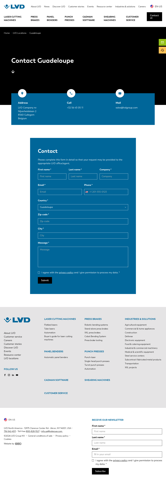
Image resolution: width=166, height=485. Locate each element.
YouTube (17, 375)
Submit (45, 280)
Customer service (132, 18)
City (40, 228)
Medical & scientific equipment (139, 352)
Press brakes (35, 18)
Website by (9, 443)
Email (41, 185)
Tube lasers (49, 328)
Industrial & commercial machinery (141, 348)
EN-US (158, 6)
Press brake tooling (93, 340)
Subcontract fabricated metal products (143, 359)
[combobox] (87, 192)
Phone (87, 185)
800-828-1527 (32, 431)
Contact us (154, 16)
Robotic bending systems (96, 325)
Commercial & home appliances (140, 328)
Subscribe (100, 471)
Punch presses (69, 18)
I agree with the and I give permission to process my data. (80, 272)
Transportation (132, 363)
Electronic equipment (135, 340)
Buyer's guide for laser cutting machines (58, 338)
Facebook (5, 375)
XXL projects (131, 367)
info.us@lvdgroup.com (52, 431)
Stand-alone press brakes (96, 328)
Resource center (104, 6)
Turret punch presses (94, 365)
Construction (131, 332)
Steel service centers (134, 355)
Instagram (9, 375)
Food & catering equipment (137, 344)
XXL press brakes (92, 332)
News (46, 6)
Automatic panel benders (56, 357)
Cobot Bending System (95, 336)
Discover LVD (59, 6)
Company (105, 169)
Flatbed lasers (50, 325)
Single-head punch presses (97, 361)
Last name (74, 169)
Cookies (7, 439)
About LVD (36, 6)
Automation (49, 332)
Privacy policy (62, 436)
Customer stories (76, 6)
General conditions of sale (40, 436)
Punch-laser (90, 357)
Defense (129, 336)
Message (43, 242)
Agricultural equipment (136, 325)
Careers (142, 6)
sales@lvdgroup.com (127, 107)
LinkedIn (13, 375)
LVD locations (11, 358)
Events (90, 6)
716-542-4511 (10, 431)
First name (44, 169)
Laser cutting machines (13, 18)
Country (42, 200)
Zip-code (43, 214)
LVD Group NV (18, 436)
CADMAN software (89, 18)
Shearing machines (110, 18)
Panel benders (52, 18)
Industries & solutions (125, 6)
